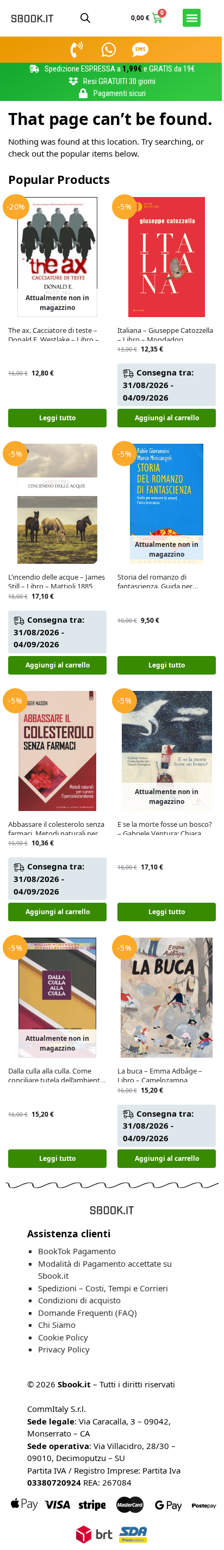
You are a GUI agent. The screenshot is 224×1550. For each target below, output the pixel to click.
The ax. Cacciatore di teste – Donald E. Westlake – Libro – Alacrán (53, 335)
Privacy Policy (64, 1349)
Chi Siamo (57, 1324)
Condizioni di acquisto (79, 1300)
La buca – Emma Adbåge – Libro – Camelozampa (159, 1075)
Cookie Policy (63, 1337)
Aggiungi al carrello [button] (167, 417)
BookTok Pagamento (77, 1250)
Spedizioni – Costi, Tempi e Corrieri (103, 1288)
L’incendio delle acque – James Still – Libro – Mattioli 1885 (56, 582)
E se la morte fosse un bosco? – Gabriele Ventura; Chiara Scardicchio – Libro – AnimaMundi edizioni (164, 829)
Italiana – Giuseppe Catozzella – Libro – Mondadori (165, 335)
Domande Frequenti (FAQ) (87, 1312)
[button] (192, 18)
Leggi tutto (57, 417)
